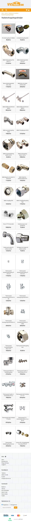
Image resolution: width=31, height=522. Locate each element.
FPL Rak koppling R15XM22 (8, 38)
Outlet (3, 495)
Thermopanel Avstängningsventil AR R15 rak (8, 297)
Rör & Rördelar (5, 490)
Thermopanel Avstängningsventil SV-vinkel (22, 322)
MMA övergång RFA (8, 200)
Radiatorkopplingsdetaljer (8, 14)
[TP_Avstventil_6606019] (8, 311)
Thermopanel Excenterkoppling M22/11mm (8, 347)
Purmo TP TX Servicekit (8, 224)
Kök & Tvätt (4, 492)
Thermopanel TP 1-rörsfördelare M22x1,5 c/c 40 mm (22, 419)
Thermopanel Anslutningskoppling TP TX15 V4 (8, 272)
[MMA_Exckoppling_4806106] (8, 121)
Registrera (5, 504)
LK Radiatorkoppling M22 (22, 38)
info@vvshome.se (6, 478)
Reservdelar (5, 494)
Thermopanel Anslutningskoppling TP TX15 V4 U (22, 272)
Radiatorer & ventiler (13, 13)
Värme (6, 13)
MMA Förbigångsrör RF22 (22, 130)
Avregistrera (14, 504)
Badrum (4, 486)
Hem (3, 13)
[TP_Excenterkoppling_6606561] (8, 361)
